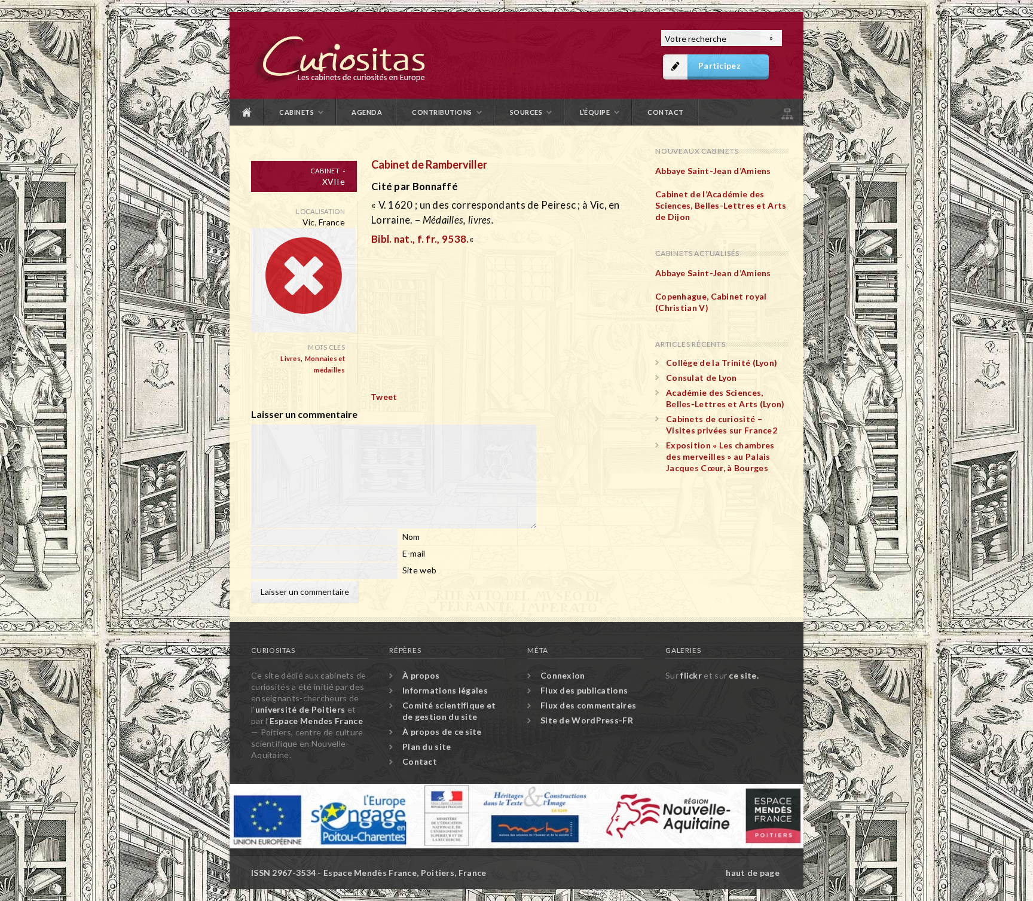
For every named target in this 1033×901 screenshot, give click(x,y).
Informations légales (445, 690)
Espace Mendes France (316, 721)
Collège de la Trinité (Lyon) (721, 363)
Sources (526, 112)
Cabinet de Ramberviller (429, 164)
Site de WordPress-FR (586, 720)
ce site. (743, 675)
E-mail (414, 553)
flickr (691, 675)
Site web (419, 570)
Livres (290, 358)
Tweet (384, 397)
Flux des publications (584, 690)
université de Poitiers (300, 709)
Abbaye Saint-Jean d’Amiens (713, 171)
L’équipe (595, 112)
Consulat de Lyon (701, 377)
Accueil (247, 112)
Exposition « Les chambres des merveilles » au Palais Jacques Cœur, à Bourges (720, 456)
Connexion (562, 675)
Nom (411, 537)
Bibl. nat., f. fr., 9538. (420, 239)
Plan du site (786, 112)
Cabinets (296, 112)
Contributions (442, 112)
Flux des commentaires (588, 705)
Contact (665, 112)
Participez (719, 65)
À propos (420, 675)
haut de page (753, 873)
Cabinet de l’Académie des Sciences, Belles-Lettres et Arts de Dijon (721, 205)
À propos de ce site (442, 731)
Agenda (367, 112)
